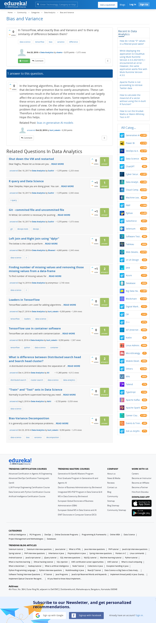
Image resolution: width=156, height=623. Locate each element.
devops (36, 229)
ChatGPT (130, 166)
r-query (14, 200)
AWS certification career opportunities (87, 562)
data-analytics (69, 380)
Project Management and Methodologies (26, 539)
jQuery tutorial (50, 557)
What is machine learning (19, 562)
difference (73, 42)
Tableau (130, 244)
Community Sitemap (116, 510)
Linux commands (137, 553)
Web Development (133, 252)
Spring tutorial (15, 553)
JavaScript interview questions (134, 549)
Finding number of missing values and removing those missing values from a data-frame (46, 269)
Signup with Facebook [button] (89, 615)
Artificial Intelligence (17, 534)
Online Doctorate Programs (66, 534)
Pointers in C (120, 553)
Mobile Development (133, 360)
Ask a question (107, 4)
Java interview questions (94, 549)
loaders (27, 319)
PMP (128, 205)
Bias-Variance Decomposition (29, 418)
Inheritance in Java (56, 553)
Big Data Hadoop (133, 290)
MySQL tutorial (90, 557)
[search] (38, 4)
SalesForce (131, 220)
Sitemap (111, 501)
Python (129, 213)
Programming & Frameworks (94, 534)
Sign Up (144, 4)
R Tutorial (48, 574)
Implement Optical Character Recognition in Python (26, 578)
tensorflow (39, 42)
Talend (129, 384)
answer (25, 61)
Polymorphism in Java (77, 553)
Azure (129, 275)
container (54, 347)
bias (50, 42)
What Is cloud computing (131, 562)
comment (39, 61)
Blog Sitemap (113, 505)
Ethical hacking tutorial (43, 562)
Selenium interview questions (39, 549)
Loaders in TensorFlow (24, 300)
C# (127, 314)
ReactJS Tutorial (94, 570)
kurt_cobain (55, 130)
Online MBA (115, 534)
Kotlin (129, 337)
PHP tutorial (113, 549)
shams (59, 52)
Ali (48, 372)
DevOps (47, 534)
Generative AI (133, 135)
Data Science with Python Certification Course (29, 492)
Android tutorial (15, 557)
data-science (25, 42)
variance (60, 42)
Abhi (49, 401)
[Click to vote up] (9, 30)
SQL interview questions (70, 557)
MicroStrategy (133, 353)
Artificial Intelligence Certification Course (27, 496)
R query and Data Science (26, 181)
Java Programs (62, 574)
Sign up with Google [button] (52, 615)
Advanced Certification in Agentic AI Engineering (30, 473)
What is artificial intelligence (57, 566)
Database (130, 283)
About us (111, 473)
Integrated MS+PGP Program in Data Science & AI (80, 492)
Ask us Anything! (134, 431)
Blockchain (131, 298)
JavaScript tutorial (33, 557)
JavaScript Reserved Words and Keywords (89, 574)
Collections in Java (95, 566)
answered (31, 130)
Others (129, 368)
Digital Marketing (133, 306)
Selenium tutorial (16, 549)
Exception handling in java (117, 566)
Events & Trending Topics (134, 423)
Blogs (122, 4)
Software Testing (134, 236)
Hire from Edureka (140, 492)
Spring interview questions (100, 553)
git (12, 229)
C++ (128, 322)
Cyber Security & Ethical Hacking (133, 174)
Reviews (111, 482)
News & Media (113, 478)
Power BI (130, 143)
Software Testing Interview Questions (24, 574)
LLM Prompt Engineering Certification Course (29, 487)
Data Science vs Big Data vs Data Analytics (122, 570)
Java (128, 267)
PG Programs (35, 534)
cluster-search (37, 380)
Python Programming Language (22, 570)
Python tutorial (131, 557)
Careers (135, 473)
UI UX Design (132, 259)
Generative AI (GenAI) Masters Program (75, 473)
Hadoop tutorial (34, 566)
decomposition (52, 437)
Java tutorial (60, 549)
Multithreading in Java (75, 570)
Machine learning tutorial (110, 557)
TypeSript (131, 392)
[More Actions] (107, 61)
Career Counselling (133, 415)
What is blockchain (16, 566)
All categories (129, 128)
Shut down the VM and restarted (31, 159)
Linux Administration (133, 345)
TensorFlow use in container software (35, 328)
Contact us (112, 487)
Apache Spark (133, 407)
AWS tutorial (112, 562)
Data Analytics (46, 52)
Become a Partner (140, 487)
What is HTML (75, 549)
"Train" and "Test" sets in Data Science (35, 389)
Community (112, 496)
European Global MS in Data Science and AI (77, 510)
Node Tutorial (78, 566)
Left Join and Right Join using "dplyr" (34, 238)
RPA (128, 376)
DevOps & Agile (133, 150)
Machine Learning (133, 197)
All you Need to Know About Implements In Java (64, 578)
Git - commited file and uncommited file (36, 210)
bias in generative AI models (55, 123)
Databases (51, 539)
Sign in (139, 615)
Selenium (130, 228)
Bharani (51, 250)
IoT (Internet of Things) (133, 329)
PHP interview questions (34, 553)
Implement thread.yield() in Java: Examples (127, 574)
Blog (109, 492)
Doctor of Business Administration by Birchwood (80, 487)
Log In (132, 4)
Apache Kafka (133, 399)
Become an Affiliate (140, 482)
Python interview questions (50, 570)
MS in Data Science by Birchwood (73, 496)
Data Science (132, 158)
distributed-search (18, 380)
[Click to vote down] (9, 34)
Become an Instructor (141, 478)
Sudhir (51, 170)
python (27, 347)
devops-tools (22, 229)
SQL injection (62, 562)
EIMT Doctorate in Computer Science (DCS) (77, 514)
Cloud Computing (133, 189)
